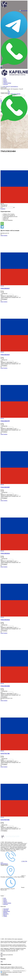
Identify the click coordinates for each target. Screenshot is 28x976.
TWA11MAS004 (5, 686)
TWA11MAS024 (5, 619)
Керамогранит (6, 911)
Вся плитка (5, 913)
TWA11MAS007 (5, 487)
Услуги (5, 899)
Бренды (5, 915)
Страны (5, 916)
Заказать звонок (4, 93)
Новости (5, 901)
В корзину (3, 208)
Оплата (5, 900)
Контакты (5, 904)
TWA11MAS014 (5, 553)
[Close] (2, 953)
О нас (4, 898)
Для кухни (5, 910)
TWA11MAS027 (5, 354)
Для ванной (6, 908)
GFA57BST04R (5, 819)
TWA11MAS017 (5, 288)
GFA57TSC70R (5, 753)
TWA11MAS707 (5, 421)
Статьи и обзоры (7, 903)
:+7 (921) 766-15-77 (6, 86)
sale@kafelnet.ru (14, 86)
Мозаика (5, 912)
